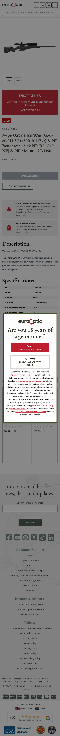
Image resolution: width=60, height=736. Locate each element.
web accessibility (45, 405)
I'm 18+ (30, 348)
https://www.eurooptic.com (22, 375)
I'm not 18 (30, 362)
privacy (34, 405)
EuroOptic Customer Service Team (30, 411)
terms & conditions (18, 408)
